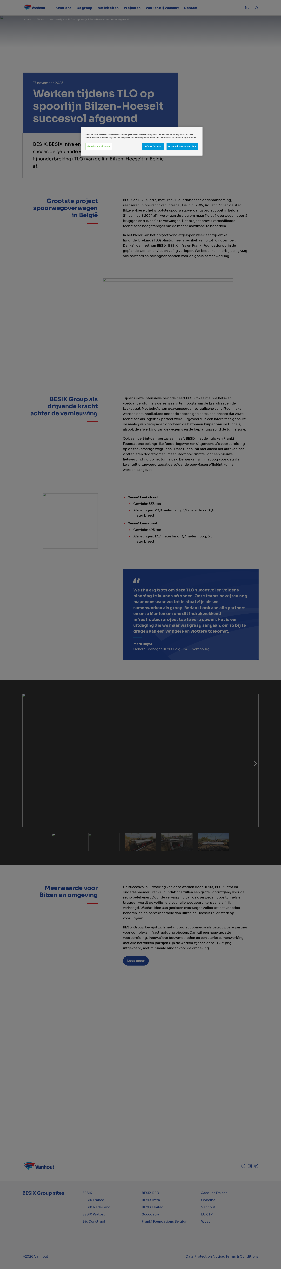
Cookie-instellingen (98, 146)
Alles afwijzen (153, 146)
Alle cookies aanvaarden (182, 146)
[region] (142, 141)
